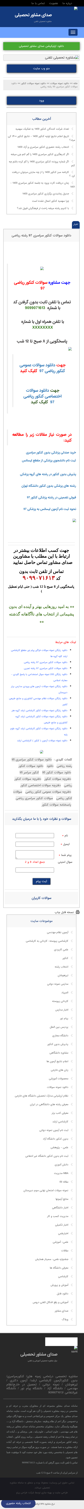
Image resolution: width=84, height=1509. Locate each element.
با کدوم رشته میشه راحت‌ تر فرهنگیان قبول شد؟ (43, 208)
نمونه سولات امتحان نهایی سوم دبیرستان (45, 1190)
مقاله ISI (63, 1182)
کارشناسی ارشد (60, 1122)
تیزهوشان (63, 975)
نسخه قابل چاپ (64, 912)
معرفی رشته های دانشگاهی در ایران (49, 1104)
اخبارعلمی (63, 1233)
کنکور (65, 958)
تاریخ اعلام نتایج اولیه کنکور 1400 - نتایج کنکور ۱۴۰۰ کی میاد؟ (41, 138)
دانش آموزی (61, 1165)
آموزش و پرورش (59, 1285)
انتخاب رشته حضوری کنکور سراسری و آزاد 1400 (43, 147)
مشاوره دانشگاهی (59, 1053)
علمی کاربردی (61, 950)
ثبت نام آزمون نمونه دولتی (53, 1130)
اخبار (75, 224)
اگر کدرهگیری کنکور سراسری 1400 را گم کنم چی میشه (40, 154)
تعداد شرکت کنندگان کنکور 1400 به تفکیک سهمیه (42, 129)
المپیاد (64, 993)
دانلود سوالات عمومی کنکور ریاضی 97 (42, 368)
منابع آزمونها (62, 1199)
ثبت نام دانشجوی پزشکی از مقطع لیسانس (49, 460)
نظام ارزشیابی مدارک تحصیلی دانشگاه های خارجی (41, 1096)
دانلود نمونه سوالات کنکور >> (32, 83)
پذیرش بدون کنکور (57, 1044)
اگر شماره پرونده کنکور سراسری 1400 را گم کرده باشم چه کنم (42, 164)
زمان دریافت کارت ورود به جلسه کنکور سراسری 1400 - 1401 (42, 185)
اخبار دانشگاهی (60, 1208)
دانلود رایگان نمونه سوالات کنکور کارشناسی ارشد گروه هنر (39, 710)
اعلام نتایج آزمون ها (57, 1061)
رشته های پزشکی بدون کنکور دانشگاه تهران (49, 485)
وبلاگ (65, 1319)
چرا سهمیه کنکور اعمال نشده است (50, 201)
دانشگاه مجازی (60, 1036)
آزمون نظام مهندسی (57, 932)
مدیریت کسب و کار (57, 1216)
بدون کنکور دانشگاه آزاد (55, 1139)
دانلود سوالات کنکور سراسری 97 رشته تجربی (45, 668)
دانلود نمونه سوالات (57, 1087)
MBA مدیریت (61, 1173)
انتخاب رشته (61, 967)
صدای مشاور (61, 1311)
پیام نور (64, 1018)
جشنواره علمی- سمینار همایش (51, 1259)
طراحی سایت (61, 1492)
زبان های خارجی (59, 1070)
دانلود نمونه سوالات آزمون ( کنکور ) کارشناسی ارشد (42, 740)
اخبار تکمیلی (61, 1225)
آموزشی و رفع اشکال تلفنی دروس (50, 1302)
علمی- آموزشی (60, 1242)
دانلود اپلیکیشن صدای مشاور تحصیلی (41, 46)
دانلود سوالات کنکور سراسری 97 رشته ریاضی (41, 235)
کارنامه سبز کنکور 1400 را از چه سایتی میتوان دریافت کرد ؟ (43, 174)
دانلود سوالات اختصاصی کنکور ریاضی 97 (42, 396)
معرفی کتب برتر (60, 1113)
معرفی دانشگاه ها (59, 1268)
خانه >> (74, 83)
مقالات (64, 1251)
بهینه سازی (46, 1492)
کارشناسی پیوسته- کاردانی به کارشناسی (47, 941)
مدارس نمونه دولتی (57, 984)
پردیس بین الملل (59, 1027)
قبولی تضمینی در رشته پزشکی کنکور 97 (51, 497)
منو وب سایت (41, 68)
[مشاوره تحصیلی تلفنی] (76, 8)
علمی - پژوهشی (59, 1147)
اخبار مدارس (61, 1010)
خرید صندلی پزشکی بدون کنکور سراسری (51, 452)
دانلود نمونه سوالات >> (58, 83)
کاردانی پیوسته (60, 1001)
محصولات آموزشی (58, 1079)
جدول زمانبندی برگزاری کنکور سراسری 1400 (45, 194)
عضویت (53, 3)
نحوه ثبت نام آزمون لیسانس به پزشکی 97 (49, 509)
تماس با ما (38, 3)
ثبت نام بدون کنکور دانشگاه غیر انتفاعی (46, 1156)
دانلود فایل (62, 1294)
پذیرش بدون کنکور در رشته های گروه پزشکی (48, 474)
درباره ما (67, 3)
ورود (41, 100)
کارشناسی (63, 1276)
